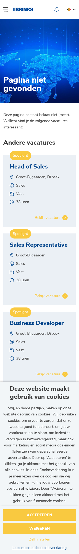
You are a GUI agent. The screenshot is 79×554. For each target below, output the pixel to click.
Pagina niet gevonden (24, 85)
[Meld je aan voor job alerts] (56, 9)
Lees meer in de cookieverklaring (39, 547)
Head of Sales (29, 167)
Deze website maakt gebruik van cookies (39, 393)
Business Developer (37, 323)
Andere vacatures (29, 143)
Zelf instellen (39, 539)
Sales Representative (39, 245)
